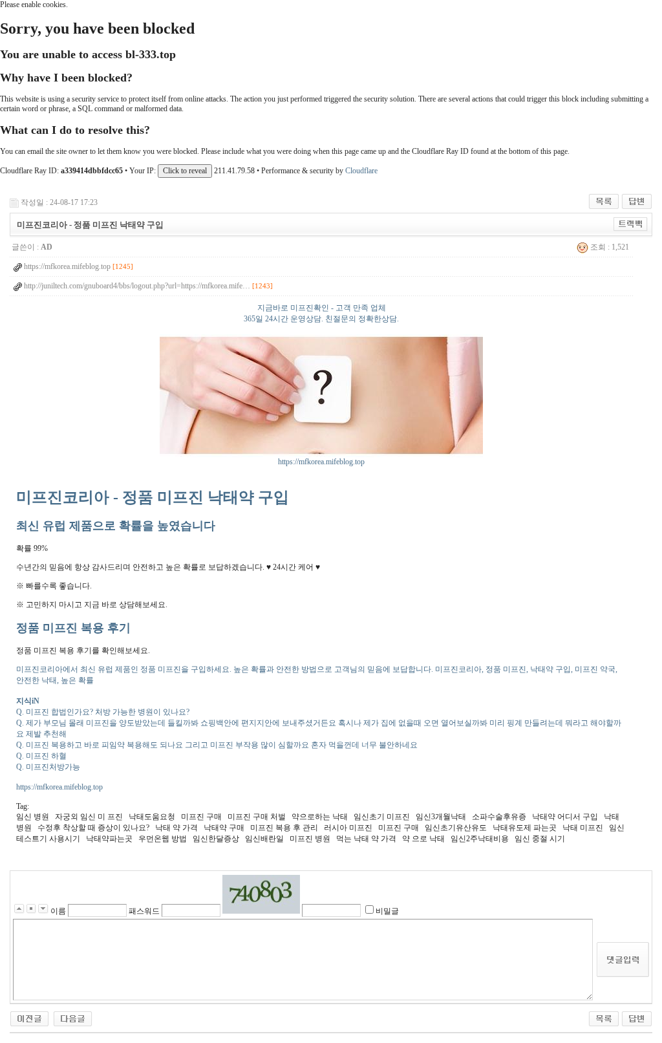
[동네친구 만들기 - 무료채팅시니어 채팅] (72, 1017)
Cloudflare (361, 170)
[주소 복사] (631, 223)
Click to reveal (185, 170)
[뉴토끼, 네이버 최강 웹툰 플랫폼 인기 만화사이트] (29, 1017)
